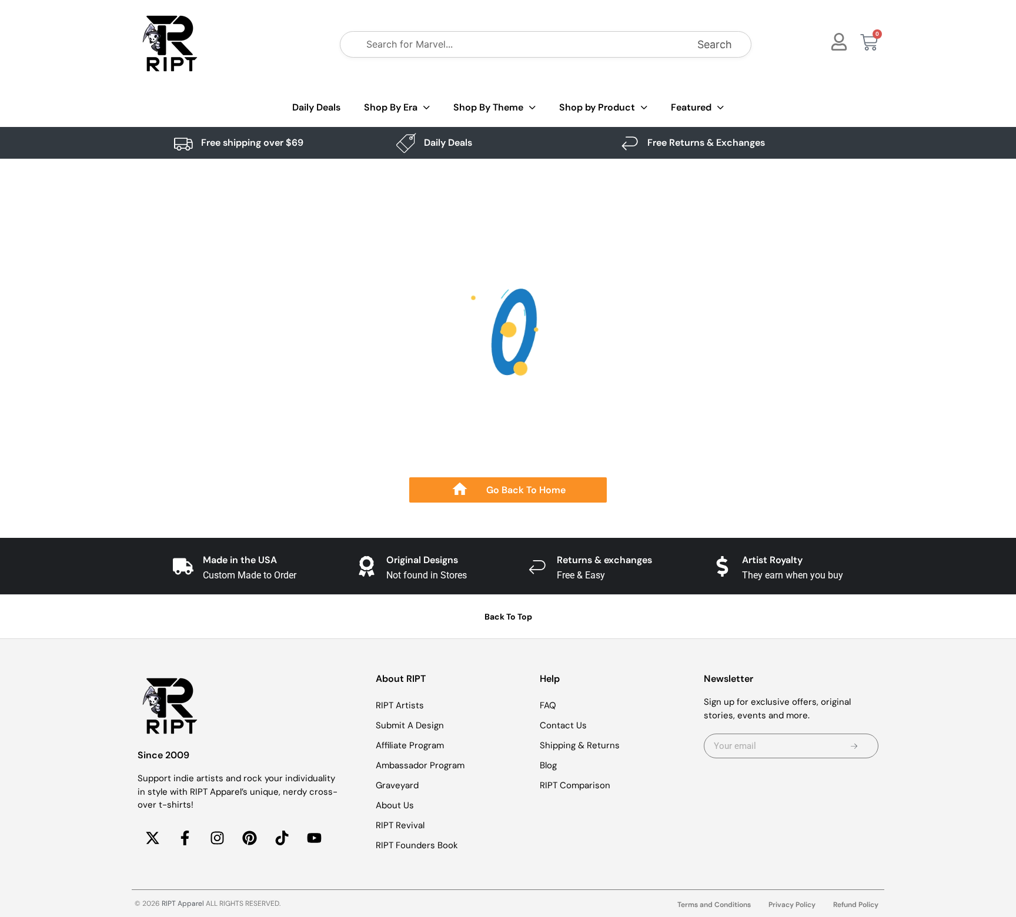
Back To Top (508, 616)
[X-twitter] (152, 838)
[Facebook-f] (184, 838)
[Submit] (854, 746)
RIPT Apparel (183, 903)
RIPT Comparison (575, 785)
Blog (548, 765)
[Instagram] (217, 838)
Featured (691, 107)
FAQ (548, 705)
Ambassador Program (420, 765)
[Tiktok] (281, 838)
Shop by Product (597, 107)
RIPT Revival (400, 825)
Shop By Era (390, 107)
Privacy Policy (792, 904)
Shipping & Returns (580, 745)
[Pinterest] (249, 838)
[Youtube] (314, 838)
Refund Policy (855, 904)
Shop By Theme (488, 107)
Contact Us (563, 725)
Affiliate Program (410, 745)
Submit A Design (410, 725)
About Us (395, 805)
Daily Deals (316, 107)
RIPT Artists (400, 705)
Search (714, 44)
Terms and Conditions (714, 904)
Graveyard (397, 785)
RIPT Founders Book (417, 845)
